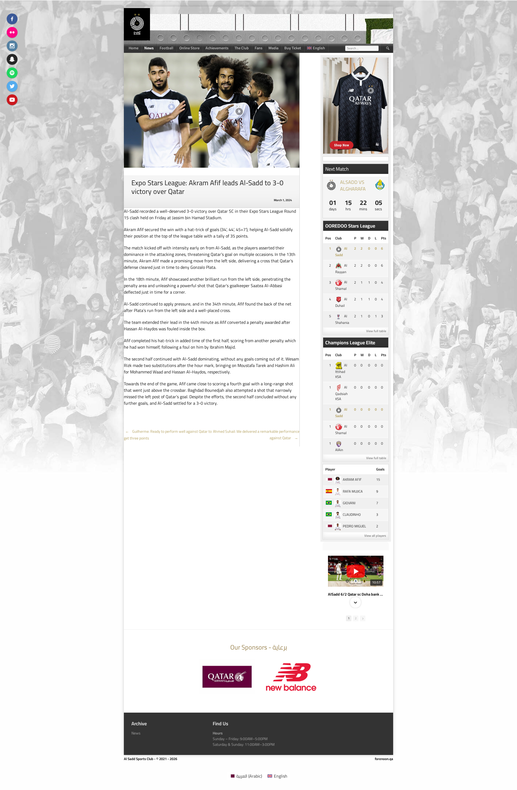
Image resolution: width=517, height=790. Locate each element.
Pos (328, 238)
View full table (376, 331)
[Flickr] (12, 32)
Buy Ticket (292, 47)
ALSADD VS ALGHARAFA (353, 185)
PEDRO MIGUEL (354, 526)
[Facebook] (12, 18)
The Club (242, 47)
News (149, 47)
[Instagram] (12, 45)
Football (166, 47)
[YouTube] (12, 99)
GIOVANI (349, 503)
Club (338, 238)
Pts (383, 238)
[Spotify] (12, 72)
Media (273, 47)
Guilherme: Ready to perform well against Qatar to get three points (168, 435)
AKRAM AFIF (352, 479)
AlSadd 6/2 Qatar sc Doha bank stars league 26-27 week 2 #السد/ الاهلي (355, 594)
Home (133, 47)
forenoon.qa (384, 758)
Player (330, 469)
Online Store (189, 47)
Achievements (217, 47)
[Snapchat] (12, 59)
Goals (380, 469)
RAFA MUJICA (353, 491)
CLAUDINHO (352, 514)
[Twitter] (12, 86)
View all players (375, 536)
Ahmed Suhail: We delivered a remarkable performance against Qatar (256, 434)
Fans (259, 47)
